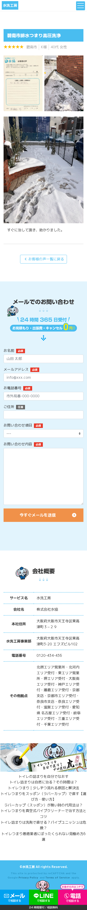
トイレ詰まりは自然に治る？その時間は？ (43, 782)
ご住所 (9, 406)
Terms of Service (57, 877)
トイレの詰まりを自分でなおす (43, 776)
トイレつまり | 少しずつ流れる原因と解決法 (43, 787)
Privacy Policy (28, 877)
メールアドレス (16, 369)
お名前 (9, 350)
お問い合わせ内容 (18, 444)
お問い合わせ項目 (18, 425)
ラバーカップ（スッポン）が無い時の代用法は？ (43, 805)
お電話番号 (12, 387)
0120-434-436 (49, 655)
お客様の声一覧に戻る (43, 259)
